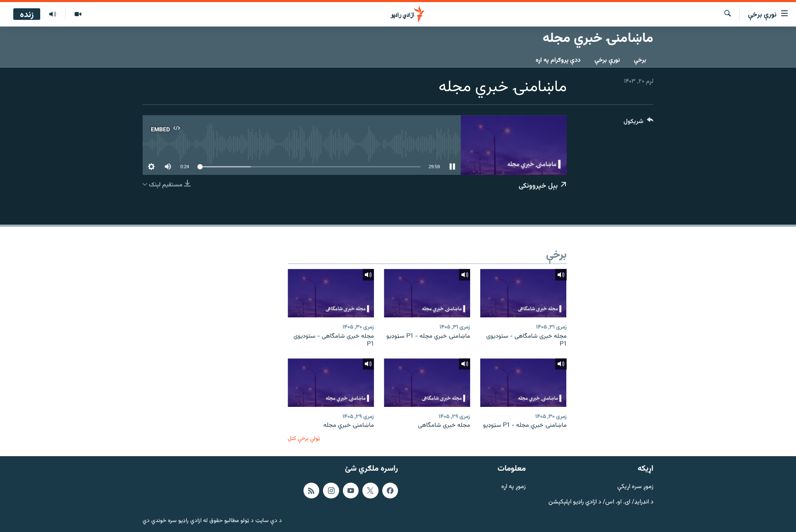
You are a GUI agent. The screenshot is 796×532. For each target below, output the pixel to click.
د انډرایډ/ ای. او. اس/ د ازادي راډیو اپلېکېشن (600, 502)
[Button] (638, 123)
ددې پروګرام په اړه (558, 60)
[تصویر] (77, 14)
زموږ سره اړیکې (635, 487)
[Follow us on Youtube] (351, 490)
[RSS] (311, 490)
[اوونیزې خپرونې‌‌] (52, 14)
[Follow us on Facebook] (390, 490)
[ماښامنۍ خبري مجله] (331, 382)
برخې (640, 60)
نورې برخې (607, 60)
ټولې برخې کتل (304, 439)
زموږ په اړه (513, 487)
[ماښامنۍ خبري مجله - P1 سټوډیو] (427, 293)
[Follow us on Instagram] (331, 490)
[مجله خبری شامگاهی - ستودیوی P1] (523, 293)
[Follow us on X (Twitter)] (370, 490)
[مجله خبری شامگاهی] (427, 382)
